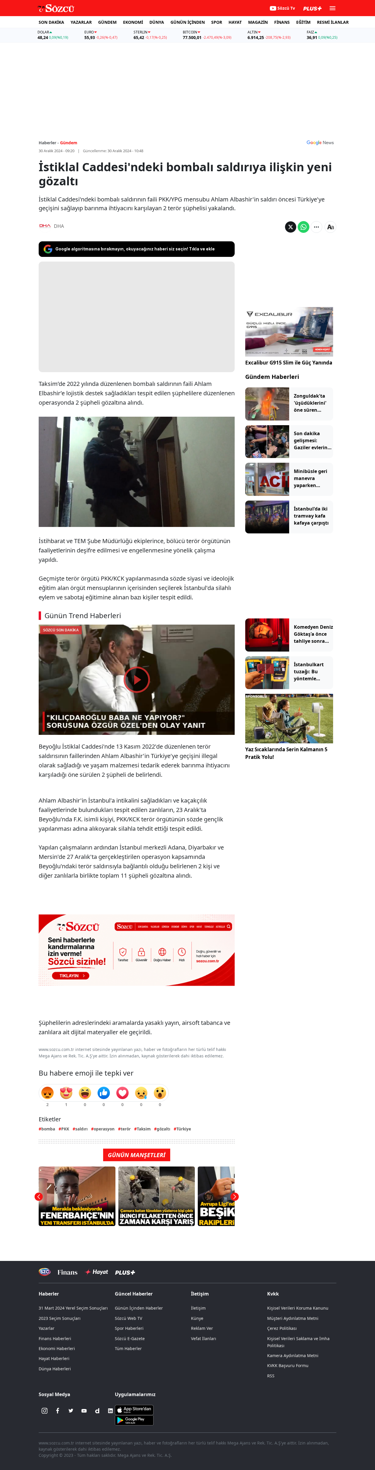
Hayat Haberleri (54, 1358)
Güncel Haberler (134, 1294)
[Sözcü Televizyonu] (45, 1272)
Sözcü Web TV (128, 1318)
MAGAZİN (258, 22)
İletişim (198, 1308)
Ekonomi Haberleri (57, 1348)
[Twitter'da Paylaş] (290, 227)
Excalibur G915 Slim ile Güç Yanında (288, 362)
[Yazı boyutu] (330, 227)
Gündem (68, 142)
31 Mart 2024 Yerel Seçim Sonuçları (73, 1308)
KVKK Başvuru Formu (287, 1365)
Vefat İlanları (203, 1338)
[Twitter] (71, 1411)
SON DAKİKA (51, 22)
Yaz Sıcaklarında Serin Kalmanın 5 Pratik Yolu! (286, 753)
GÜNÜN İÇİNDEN (188, 22)
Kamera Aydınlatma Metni (292, 1355)
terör (126, 1129)
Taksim (144, 1129)
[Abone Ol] (320, 142)
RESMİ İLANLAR (333, 22)
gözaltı (163, 1129)
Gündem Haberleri (272, 377)
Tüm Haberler (128, 1348)
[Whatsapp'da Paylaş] (303, 227)
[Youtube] (84, 1411)
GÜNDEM (107, 22)
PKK (65, 1129)
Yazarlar (46, 1328)
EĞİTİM (303, 22)
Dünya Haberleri (55, 1368)
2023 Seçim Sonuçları (60, 1318)
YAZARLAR (81, 22)
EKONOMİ (133, 22)
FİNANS (282, 22)
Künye (197, 1318)
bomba (48, 1129)
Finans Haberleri (55, 1338)
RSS (271, 1376)
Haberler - (49, 142)
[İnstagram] (44, 1411)
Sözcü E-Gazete (130, 1338)
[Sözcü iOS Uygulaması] (134, 1409)
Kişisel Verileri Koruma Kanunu (297, 1308)
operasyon (104, 1129)
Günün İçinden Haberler (139, 1308)
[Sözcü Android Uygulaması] (134, 1420)
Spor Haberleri (129, 1328)
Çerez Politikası (282, 1328)
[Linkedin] (110, 1411)
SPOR (216, 22)
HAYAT (235, 22)
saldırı (81, 1129)
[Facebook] (58, 1411)
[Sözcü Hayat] (96, 1272)
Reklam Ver (202, 1328)
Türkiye (183, 1129)
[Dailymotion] (97, 1411)
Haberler (49, 1294)
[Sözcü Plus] (125, 1271)
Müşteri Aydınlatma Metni (292, 1318)
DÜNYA (156, 22)
